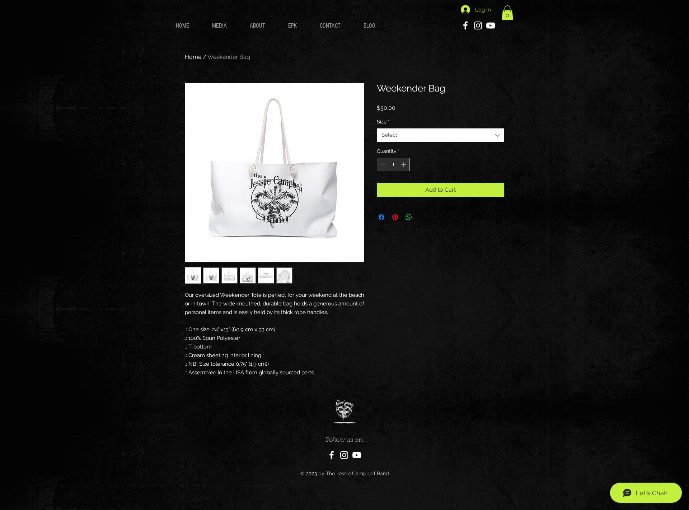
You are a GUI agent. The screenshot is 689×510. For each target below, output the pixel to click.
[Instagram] (478, 25)
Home (193, 56)
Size (383, 122)
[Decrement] (382, 164)
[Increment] (404, 164)
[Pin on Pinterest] (395, 217)
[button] (507, 12)
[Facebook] (465, 25)
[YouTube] (490, 25)
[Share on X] (422, 217)
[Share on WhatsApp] (408, 217)
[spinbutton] (393, 164)
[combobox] (440, 135)
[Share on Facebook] (381, 217)
